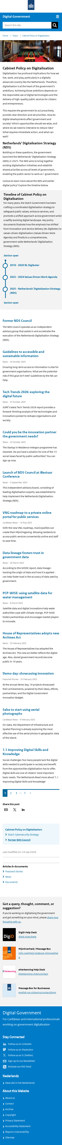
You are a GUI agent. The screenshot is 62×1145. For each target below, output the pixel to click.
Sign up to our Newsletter (21, 1060)
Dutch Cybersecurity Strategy (23, 834)
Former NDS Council (17, 321)
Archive (9, 1109)
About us (10, 1098)
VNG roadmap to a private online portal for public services (27, 515)
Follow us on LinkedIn (20, 1044)
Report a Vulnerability (17, 1131)
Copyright (10, 1114)
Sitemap (9, 1137)
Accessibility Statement (17, 1126)
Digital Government (16, 17)
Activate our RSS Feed (19, 1066)
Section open (11, 255)
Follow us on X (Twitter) (20, 1055)
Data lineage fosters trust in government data (23, 555)
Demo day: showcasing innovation (28, 674)
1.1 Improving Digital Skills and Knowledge (25, 752)
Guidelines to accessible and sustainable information (23, 354)
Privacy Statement (15, 1120)
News (8, 876)
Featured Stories (14, 871)
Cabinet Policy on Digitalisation (23, 829)
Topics (15, 35)
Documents (11, 882)
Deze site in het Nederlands (20, 1082)
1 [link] (4, 792)
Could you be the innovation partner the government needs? (29, 434)
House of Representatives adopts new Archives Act (31, 635)
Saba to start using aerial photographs (21, 712)
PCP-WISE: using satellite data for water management (27, 595)
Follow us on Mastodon (20, 1049)
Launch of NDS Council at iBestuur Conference (27, 475)
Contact (9, 1103)
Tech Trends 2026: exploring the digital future (26, 394)
